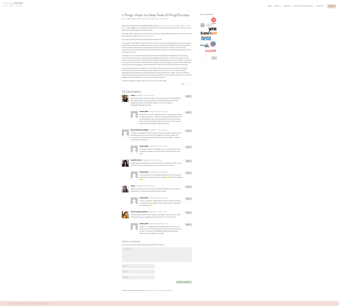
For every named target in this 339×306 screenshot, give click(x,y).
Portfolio (287, 6)
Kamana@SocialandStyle (139, 130)
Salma (133, 95)
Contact (331, 6)
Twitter (152, 36)
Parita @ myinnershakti (139, 212)
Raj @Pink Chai (136, 160)
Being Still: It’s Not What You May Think (136, 43)
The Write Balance (174, 25)
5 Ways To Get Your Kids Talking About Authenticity (140, 55)
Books (277, 6)
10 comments (164, 19)
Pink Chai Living (164, 25)
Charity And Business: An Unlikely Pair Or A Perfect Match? (143, 68)
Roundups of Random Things (150, 19)
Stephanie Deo (45, 303)
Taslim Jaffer (127, 19)
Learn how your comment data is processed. (159, 290)
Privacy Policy (28, 303)
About (270, 6)
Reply (188, 96)
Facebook (145, 36)
